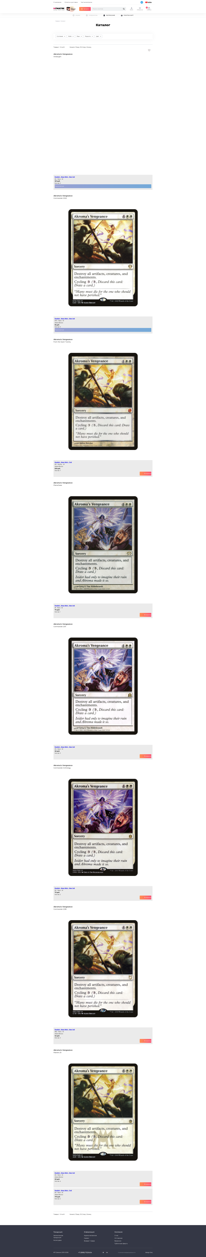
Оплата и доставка (71, 2)
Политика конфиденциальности (126, 1252)
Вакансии (118, 1241)
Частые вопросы (86, 2)
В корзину (147, 473)
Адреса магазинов (90, 1235)
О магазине (57, 2)
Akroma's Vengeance (63, 54)
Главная (57, 21)
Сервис (86, 1238)
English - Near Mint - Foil (63, 462)
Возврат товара (89, 1241)
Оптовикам (118, 1238)
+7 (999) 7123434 (85, 1252)
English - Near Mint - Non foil (65, 177)
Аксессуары (57, 1240)
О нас (116, 1235)
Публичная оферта (121, 1243)
